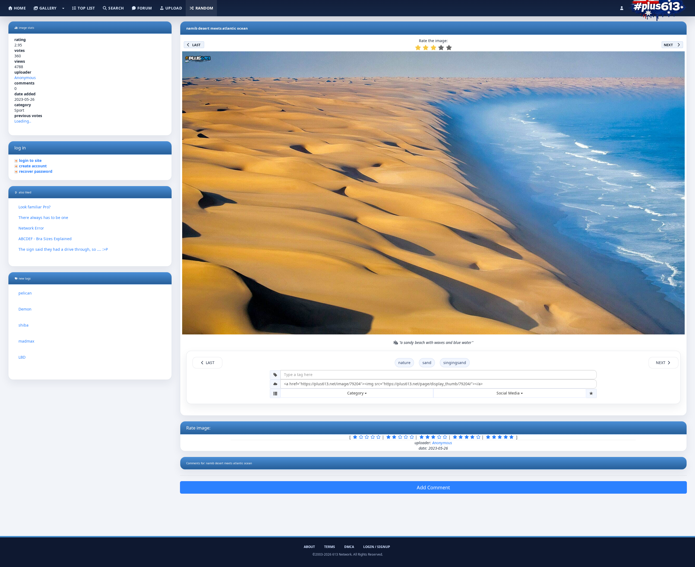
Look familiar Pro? (34, 206)
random (203, 8)
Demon (24, 309)
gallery (47, 8)
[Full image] (678, 57)
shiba (23, 325)
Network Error (31, 228)
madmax (26, 341)
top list (86, 8)
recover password (35, 171)
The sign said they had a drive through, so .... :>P (63, 249)
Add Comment (433, 487)
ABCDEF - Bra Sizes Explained (45, 238)
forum (144, 8)
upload (173, 8)
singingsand (454, 362)
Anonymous (25, 77)
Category (356, 393)
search (115, 8)
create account (33, 165)
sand (426, 362)
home (19, 8)
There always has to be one (43, 217)
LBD (22, 357)
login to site (30, 160)
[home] (657, 7)
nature (404, 362)
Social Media (509, 393)
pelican (25, 293)
